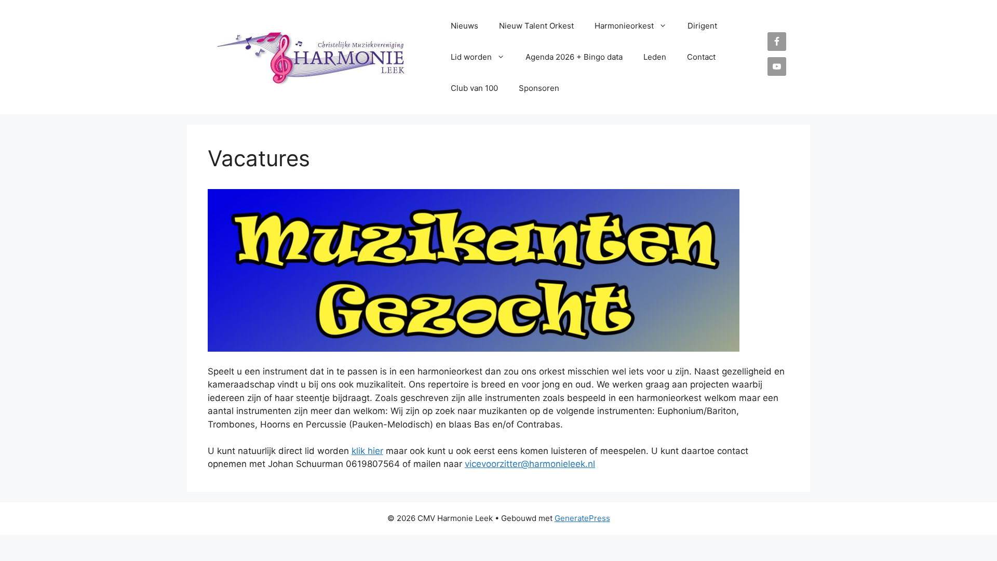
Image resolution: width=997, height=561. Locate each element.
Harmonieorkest (624, 26)
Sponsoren (539, 88)
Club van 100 (474, 88)
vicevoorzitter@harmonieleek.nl (530, 464)
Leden (654, 57)
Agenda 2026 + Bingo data (574, 57)
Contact (701, 57)
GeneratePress (582, 518)
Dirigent (702, 26)
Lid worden (471, 57)
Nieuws (464, 26)
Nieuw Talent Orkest (536, 26)
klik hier (367, 451)
